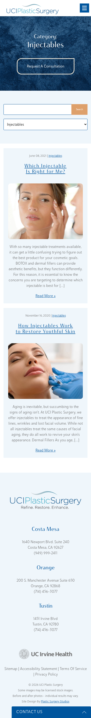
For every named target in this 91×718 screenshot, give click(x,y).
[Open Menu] (84, 8)
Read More (44, 296)
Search (79, 109)
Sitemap (11, 669)
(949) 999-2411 (45, 553)
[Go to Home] (32, 8)
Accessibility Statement (39, 669)
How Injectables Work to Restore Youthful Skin (45, 328)
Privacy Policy (46, 674)
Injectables (55, 156)
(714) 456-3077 (45, 591)
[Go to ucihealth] (45, 653)
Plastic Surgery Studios (55, 701)
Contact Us (29, 711)
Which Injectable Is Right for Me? (45, 168)
